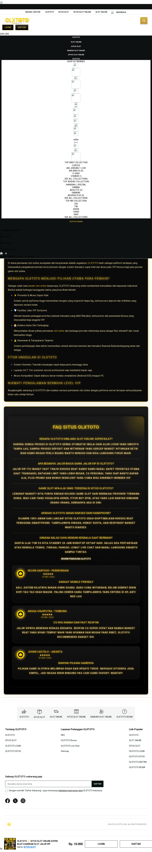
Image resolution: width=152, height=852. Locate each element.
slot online (59, 330)
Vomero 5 (76, 176)
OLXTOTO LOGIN (8, 249)
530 (76, 203)
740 (76, 206)
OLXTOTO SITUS (13, 751)
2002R (76, 209)
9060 (76, 214)
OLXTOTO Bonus (69, 740)
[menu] (76, 129)
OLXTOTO (49, 12)
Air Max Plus (76, 170)
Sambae (76, 192)
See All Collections (76, 178)
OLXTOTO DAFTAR (138, 762)
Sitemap (65, 751)
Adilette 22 (76, 190)
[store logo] (17, 21)
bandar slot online (37, 285)
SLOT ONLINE (101, 12)
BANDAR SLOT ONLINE (101, 717)
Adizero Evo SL (76, 195)
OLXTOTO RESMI (125, 717)
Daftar (22, 27)
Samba (76, 187)
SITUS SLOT (63, 12)
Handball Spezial (76, 184)
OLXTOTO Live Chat (70, 746)
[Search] (143, 20)
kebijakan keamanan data (70, 790)
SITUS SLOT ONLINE (82, 12)
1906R (76, 211)
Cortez (76, 165)
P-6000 (76, 173)
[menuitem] (76, 37)
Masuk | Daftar (32, 12)
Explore (4, 34)
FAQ (63, 735)
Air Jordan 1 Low (76, 168)
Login (8, 27)
